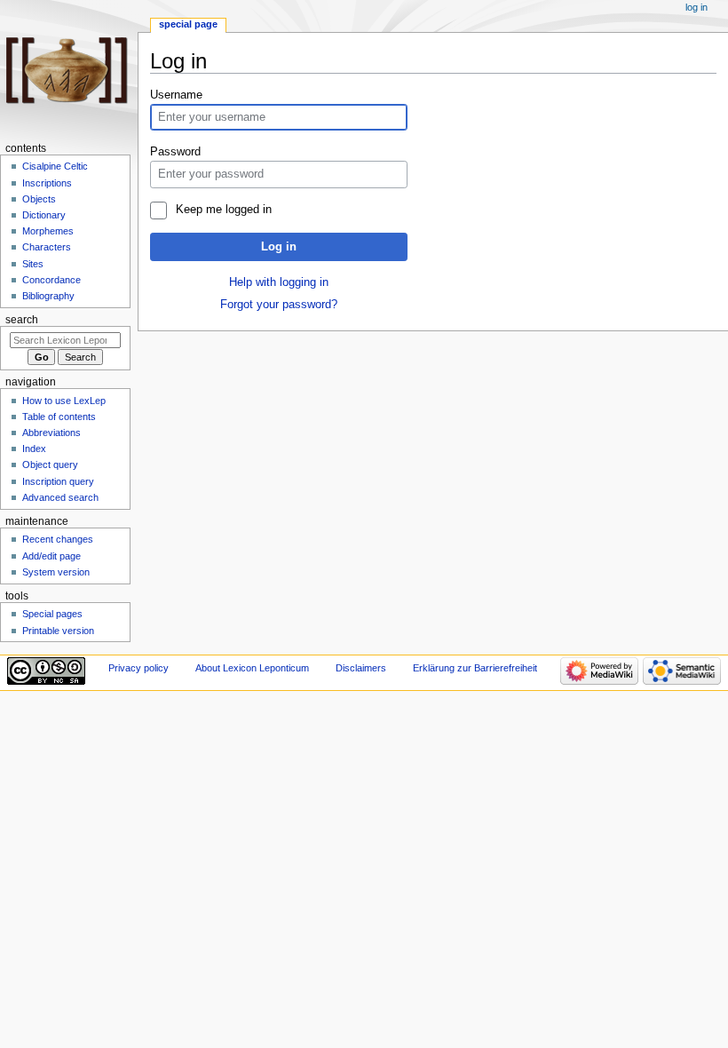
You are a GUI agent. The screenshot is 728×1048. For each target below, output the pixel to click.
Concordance (51, 279)
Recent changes (57, 539)
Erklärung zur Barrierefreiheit (475, 668)
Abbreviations (51, 432)
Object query (50, 464)
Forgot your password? (278, 304)
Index (34, 448)
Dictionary (44, 215)
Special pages (52, 613)
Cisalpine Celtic (55, 166)
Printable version (58, 630)
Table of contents (59, 416)
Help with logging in (278, 282)
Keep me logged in (223, 209)
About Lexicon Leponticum (252, 668)
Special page (188, 24)
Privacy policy (138, 668)
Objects (39, 199)
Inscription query (58, 481)
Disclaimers (361, 668)
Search (21, 319)
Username (176, 95)
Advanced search (60, 497)
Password (175, 152)
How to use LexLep (64, 400)
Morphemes (48, 231)
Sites (33, 263)
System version (56, 572)
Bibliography (48, 295)
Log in (279, 247)
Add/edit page (51, 556)
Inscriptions (47, 183)
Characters (46, 247)
